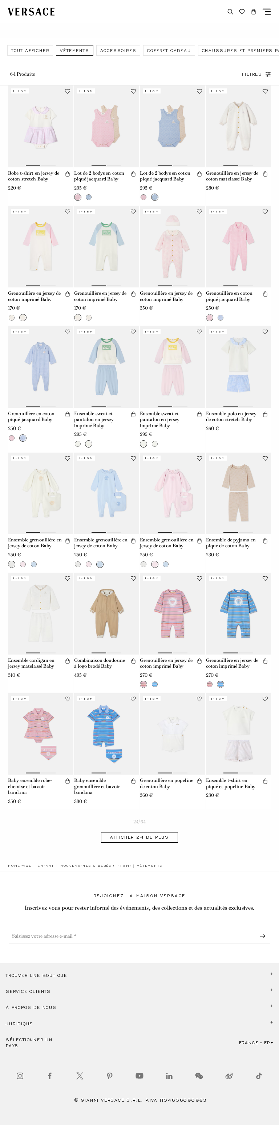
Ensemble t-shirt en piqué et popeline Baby (231, 783)
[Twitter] (80, 1076)
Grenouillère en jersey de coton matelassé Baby (232, 176)
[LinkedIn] (169, 1076)
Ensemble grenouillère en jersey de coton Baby (35, 543)
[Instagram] (20, 1076)
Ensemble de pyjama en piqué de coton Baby (231, 543)
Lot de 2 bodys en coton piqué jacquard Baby (99, 176)
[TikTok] (259, 1076)
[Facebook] (49, 1076)
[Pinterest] (109, 1076)
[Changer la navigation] (266, 11)
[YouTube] (139, 1076)
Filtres (252, 74)
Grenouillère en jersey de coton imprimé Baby (34, 296)
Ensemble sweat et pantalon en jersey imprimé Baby (94, 419)
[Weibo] (229, 1076)
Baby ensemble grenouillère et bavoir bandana (97, 786)
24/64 (139, 822)
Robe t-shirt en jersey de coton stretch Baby (33, 176)
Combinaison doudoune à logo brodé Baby (99, 663)
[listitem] (30, 50)
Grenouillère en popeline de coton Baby (166, 783)
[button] (253, 12)
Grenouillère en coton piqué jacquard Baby (229, 296)
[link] (19, 865)
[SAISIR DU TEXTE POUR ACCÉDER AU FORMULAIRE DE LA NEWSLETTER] (264, 936)
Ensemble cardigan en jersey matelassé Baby (31, 663)
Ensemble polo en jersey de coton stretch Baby (231, 416)
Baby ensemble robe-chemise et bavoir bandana (30, 786)
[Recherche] (230, 12)
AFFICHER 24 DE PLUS (139, 837)
